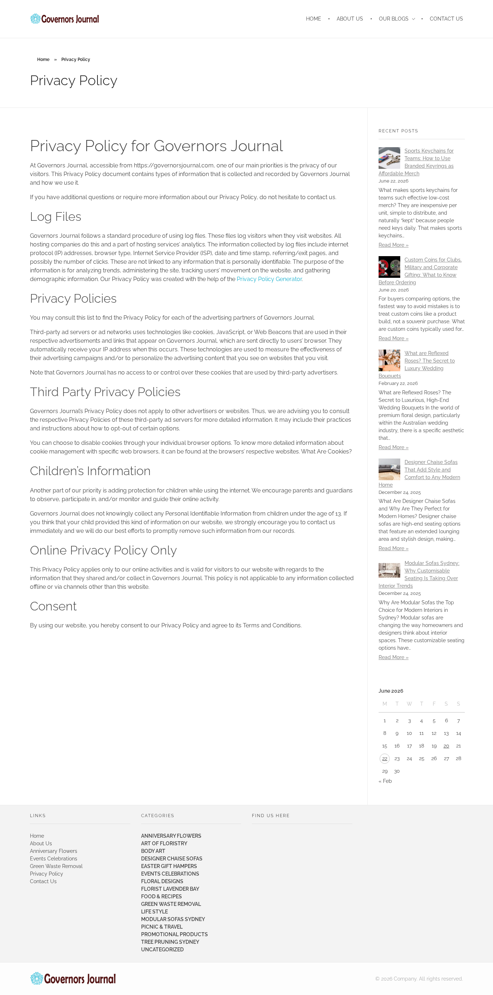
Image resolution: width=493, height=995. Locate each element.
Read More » (394, 245)
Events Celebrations (53, 859)
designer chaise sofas (171, 859)
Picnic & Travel (162, 927)
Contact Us (43, 881)
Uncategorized (162, 949)
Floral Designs (162, 881)
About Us (41, 843)
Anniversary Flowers (53, 851)
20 (446, 746)
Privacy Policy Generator (269, 279)
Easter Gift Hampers (169, 866)
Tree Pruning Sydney (170, 942)
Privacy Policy (46, 874)
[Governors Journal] (73, 979)
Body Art (153, 851)
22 (384, 758)
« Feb (385, 781)
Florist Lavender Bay (170, 889)
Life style (154, 912)
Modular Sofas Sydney (173, 919)
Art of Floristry (164, 843)
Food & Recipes (161, 896)
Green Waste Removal (56, 866)
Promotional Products (174, 934)
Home (43, 59)
